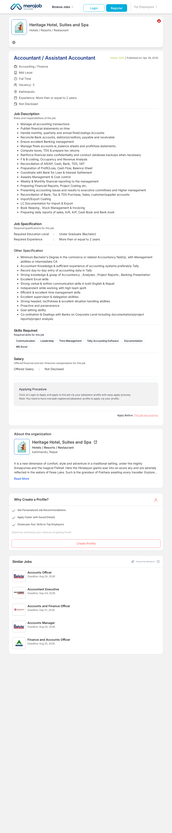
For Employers (144, 7)
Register (116, 8)
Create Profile (86, 543)
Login (94, 8)
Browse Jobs (61, 7)
